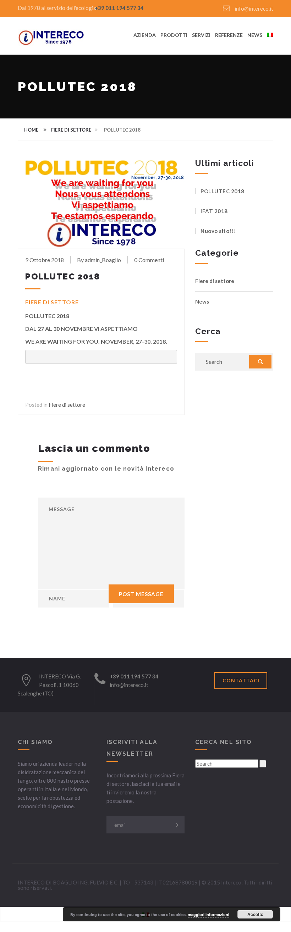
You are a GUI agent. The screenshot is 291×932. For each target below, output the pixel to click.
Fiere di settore (71, 130)
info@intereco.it (253, 8)
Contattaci (241, 680)
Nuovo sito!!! (218, 231)
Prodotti (173, 35)
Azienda (144, 35)
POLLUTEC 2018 (223, 191)
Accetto (255, 914)
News (254, 35)
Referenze (229, 35)
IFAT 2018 (214, 211)
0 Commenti (149, 259)
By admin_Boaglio (99, 259)
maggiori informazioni (208, 914)
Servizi (201, 35)
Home (31, 130)
